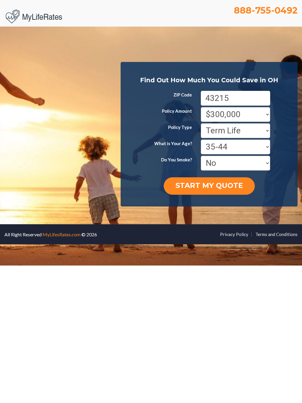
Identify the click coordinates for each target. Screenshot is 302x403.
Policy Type (180, 127)
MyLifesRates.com (61, 234)
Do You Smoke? (176, 159)
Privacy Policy (234, 234)
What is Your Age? (173, 143)
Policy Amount (177, 111)
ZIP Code (182, 94)
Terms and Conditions (276, 234)
